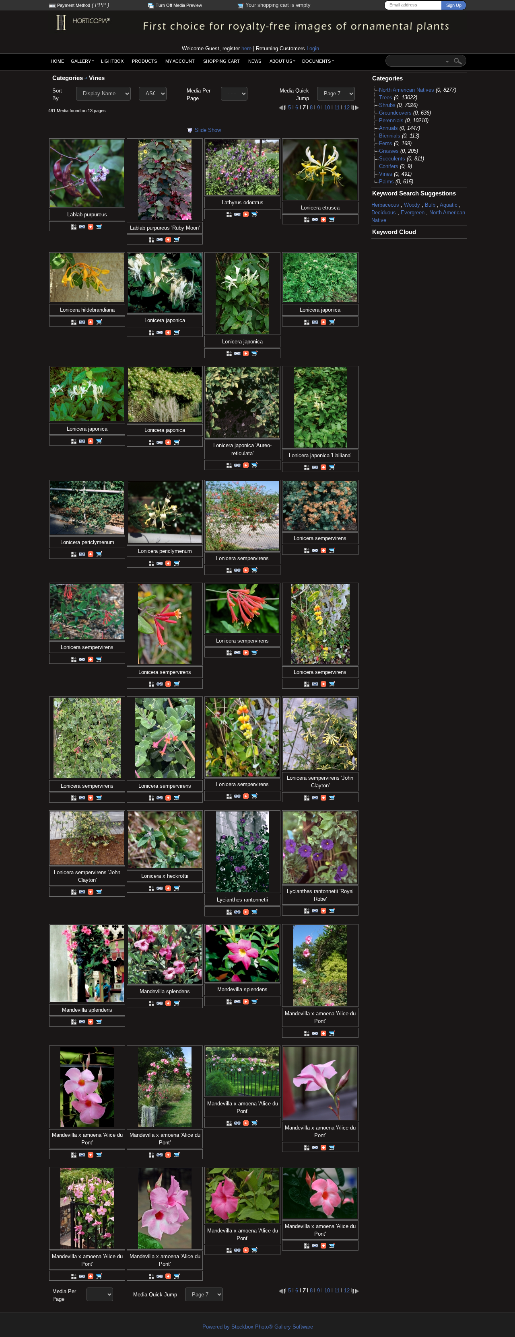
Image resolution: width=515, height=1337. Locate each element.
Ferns (385, 143)
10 (327, 108)
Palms (386, 182)
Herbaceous (385, 205)
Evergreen (412, 212)
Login (313, 48)
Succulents (392, 159)
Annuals (388, 128)
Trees (385, 97)
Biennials (389, 136)
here (246, 48)
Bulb (430, 205)
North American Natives (406, 90)
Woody (412, 205)
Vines (97, 78)
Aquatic (448, 205)
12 (347, 108)
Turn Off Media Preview (179, 5)
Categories (67, 78)
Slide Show (208, 130)
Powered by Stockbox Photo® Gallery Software (257, 1327)
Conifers (388, 166)
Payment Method (73, 5)
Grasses (389, 151)
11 (337, 108)
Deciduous (383, 212)
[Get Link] (82, 226)
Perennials (391, 120)
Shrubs (387, 105)
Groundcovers (395, 113)
